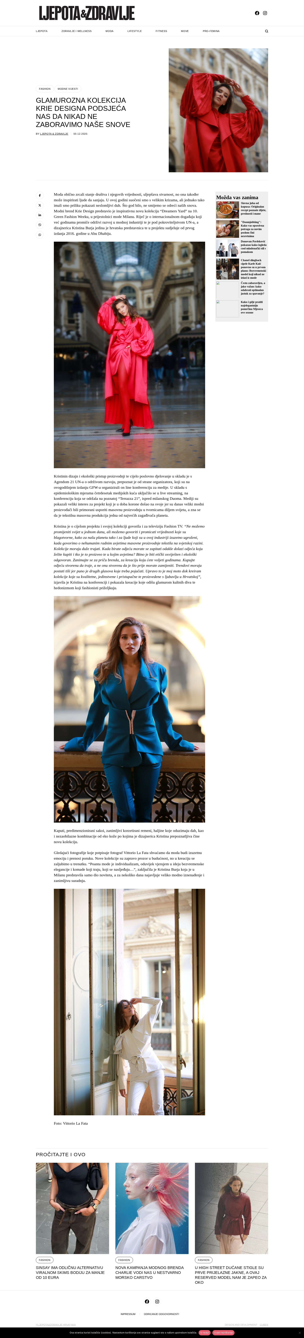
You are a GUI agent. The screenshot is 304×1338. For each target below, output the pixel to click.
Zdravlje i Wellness (76, 31)
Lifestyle (135, 31)
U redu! (204, 1332)
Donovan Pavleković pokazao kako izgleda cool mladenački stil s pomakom (254, 246)
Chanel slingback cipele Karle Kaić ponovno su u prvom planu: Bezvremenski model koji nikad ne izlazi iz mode (253, 269)
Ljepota (42, 31)
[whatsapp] (40, 235)
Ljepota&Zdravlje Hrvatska (57, 1324)
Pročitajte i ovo (61, 1154)
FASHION (45, 88)
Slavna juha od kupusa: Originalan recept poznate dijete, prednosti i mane (253, 208)
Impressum (128, 1314)
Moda (109, 31)
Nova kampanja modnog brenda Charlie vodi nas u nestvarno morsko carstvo (149, 1272)
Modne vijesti (68, 88)
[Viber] (40, 225)
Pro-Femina (211, 31)
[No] (299, 1332)
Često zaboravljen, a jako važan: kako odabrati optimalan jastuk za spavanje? (253, 288)
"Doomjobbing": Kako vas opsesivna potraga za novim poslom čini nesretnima (252, 228)
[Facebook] (40, 195)
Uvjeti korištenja (223, 1332)
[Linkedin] (40, 215)
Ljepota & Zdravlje (54, 133)
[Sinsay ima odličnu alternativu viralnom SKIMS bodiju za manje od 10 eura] (72, 1208)
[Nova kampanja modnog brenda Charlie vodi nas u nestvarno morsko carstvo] (152, 1208)
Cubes (264, 1324)
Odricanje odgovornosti (161, 1314)
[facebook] (257, 13)
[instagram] (265, 13)
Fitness (161, 31)
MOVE (185, 31)
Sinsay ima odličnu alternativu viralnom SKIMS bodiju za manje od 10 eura (70, 1272)
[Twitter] (40, 205)
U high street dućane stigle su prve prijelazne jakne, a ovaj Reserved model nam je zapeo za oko (231, 1275)
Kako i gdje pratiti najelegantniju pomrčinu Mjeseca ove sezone (252, 307)
